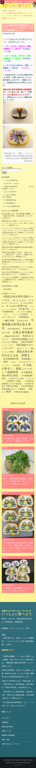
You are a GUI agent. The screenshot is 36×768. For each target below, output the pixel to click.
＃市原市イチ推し (14, 381)
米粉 (5, 362)
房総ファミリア (22, 348)
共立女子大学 (22, 321)
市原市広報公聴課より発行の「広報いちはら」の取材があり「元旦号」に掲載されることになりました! (18, 255)
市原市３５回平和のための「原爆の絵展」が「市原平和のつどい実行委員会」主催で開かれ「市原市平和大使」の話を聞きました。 (18, 684)
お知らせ (11, 10)
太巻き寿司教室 (18, 156)
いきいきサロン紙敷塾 (24, 312)
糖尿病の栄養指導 (8, 735)
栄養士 (25, 355)
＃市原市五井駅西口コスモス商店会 (18, 382)
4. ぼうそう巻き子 (9, 192)
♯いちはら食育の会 (16, 305)
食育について (6, 731)
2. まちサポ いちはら (11, 183)
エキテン (6, 314)
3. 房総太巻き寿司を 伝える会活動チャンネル (18, 187)
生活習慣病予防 (11, 359)
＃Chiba (13, 362)
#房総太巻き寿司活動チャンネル (18, 298)
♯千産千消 (24, 309)
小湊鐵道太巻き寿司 (11, 336)
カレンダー (6, 718)
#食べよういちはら (19, 300)
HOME (4, 10)
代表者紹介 (24, 317)
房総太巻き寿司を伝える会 (17, 353)
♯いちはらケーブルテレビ (18, 301)
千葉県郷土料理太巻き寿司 (18, 324)
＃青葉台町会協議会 (21, 392)
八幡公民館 (8, 320)
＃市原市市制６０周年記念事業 (18, 385)
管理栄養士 (27, 359)
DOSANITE (18, 765)
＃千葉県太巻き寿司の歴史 (17, 374)
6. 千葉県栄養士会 (9, 200)
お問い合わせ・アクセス (10, 744)
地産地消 (5, 722)
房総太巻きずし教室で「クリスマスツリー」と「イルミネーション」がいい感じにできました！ (18, 223)
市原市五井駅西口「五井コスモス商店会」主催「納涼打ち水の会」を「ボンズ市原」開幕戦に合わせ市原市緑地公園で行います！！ (18, 673)
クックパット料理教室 (20, 314)
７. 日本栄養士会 (9, 203)
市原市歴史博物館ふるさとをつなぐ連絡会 (18, 340)
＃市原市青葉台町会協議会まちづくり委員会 (18, 387)
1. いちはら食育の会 (10, 180)
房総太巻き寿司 (7, 727)
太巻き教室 (7, 289)
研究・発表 (6, 739)
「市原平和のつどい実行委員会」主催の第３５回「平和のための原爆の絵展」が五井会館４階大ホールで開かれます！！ (18, 695)
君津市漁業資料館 (14, 329)
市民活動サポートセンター (17, 346)
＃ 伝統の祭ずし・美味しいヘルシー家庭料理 (17, 369)
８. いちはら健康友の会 (11, 206)
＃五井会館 (16, 365)
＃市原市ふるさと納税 (16, 378)
